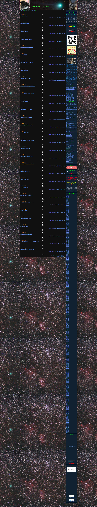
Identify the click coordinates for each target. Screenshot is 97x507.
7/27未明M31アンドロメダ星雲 (26, 47)
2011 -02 (67, 361)
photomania (68, 148)
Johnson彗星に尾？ (24, 132)
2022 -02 (67, 238)
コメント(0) (63, 17)
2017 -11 (67, 286)
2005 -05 (67, 425)
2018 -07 (67, 278)
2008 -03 (67, 394)
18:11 (55, 173)
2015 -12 (67, 307)
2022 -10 (67, 231)
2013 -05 (67, 336)
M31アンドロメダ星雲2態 (25, 78)
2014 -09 (67, 321)
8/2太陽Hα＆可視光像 (69, 95)
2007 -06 (67, 402)
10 (68, 18)
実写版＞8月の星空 (24, 15)
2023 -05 (67, 224)
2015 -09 (67, 310)
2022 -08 (67, 233)
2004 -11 (67, 431)
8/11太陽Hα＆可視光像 (70, 88)
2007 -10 (67, 398)
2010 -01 (67, 373)
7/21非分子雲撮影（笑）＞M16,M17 (27, 86)
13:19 (55, 243)
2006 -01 (67, 418)
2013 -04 (67, 337)
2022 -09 (67, 232)
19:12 (55, 204)
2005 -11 (67, 420)
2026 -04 (67, 198)
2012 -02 (67, 350)
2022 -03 (67, 237)
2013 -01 (67, 340)
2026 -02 (67, 200)
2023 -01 (67, 228)
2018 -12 (67, 274)
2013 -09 (67, 332)
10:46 (55, 251)
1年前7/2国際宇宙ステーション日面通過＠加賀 (29, 241)
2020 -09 (67, 254)
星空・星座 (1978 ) (69, 134)
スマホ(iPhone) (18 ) (69, 139)
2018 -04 (67, 281)
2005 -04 (67, 426)
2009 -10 (67, 376)
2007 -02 (67, 406)
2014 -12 (67, 318)
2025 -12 (67, 202)
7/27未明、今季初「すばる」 (26, 39)
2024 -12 (67, 211)
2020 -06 (67, 257)
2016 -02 (67, 305)
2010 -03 (67, 371)
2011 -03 (67, 360)
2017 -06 (67, 290)
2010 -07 (67, 368)
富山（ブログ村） (69, 159)
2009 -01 (67, 384)
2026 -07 (67, 195)
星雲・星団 (59, 25)
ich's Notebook (68, 147)
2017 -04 (67, 292)
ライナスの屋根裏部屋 (70, 145)
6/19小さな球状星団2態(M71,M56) (27, 249)
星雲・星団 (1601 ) (69, 135)
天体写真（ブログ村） (70, 157)
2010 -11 (67, 364)
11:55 (55, 158)
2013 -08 (67, 333)
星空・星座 (59, 17)
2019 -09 (67, 265)
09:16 (55, 17)
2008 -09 (67, 388)
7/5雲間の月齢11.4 (24, 210)
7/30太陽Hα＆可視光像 (70, 98)
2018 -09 (67, 276)
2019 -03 (67, 271)
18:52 (55, 189)
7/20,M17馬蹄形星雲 (24, 23)
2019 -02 (67, 272)
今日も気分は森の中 (69, 146)
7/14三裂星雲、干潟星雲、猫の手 (27, 140)
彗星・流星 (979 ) (69, 136)
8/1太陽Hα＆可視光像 (69, 96)
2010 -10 (67, 365)
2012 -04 (67, 348)
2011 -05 (67, 358)
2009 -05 (67, 381)
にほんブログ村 (72, 497)
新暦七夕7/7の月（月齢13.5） (26, 195)
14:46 (55, 41)
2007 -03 (67, 405)
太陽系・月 (59, 173)
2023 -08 (67, 221)
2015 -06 (67, 313)
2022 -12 (67, 229)
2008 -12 (67, 385)
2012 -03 (67, 349)
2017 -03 (67, 293)
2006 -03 (67, 416)
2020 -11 (67, 252)
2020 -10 (67, 253)
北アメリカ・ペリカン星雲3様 (26, 62)
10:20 (55, 80)
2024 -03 (67, 215)
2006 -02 (67, 417)
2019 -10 (67, 264)
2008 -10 (67, 387)
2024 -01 (67, 217)
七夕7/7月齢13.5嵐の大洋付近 (26, 156)
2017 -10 (67, 287)
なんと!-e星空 (68, 153)
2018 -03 (67, 282)
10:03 (55, 25)
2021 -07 (67, 245)
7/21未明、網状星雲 (24, 31)
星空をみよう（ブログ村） (70, 155)
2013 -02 (67, 339)
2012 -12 (67, 341)
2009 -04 (67, 382)
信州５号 (67, 144)
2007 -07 (67, 401)
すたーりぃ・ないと (69, 162)
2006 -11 (67, 409)
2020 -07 (67, 256)
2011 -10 (67, 354)
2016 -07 (67, 301)
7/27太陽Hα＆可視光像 (70, 100)
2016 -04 (67, 303)
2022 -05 (67, 235)
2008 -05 (67, 392)
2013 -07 (67, 334)
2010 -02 (67, 372)
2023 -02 (67, 227)
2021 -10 (67, 242)
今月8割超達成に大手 (69, 99)
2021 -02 (67, 249)
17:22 (55, 95)
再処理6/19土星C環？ (24, 226)
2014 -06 (67, 324)
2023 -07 (67, 222)
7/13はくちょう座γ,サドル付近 (26, 125)
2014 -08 (67, 322)
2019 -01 (67, 273)
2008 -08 (67, 389)
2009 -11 (67, 375)
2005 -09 (67, 422)
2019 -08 (67, 266)
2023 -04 (67, 225)
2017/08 (33, 10)
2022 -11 (67, 230)
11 (69, 18)
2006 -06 (67, 413)
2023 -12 (67, 218)
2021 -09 (67, 243)
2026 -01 (67, 201)
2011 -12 (67, 352)
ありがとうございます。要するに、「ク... (70, 113)
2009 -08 (67, 378)
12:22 (55, 56)
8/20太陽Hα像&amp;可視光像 (71, 87)
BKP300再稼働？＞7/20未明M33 (27, 93)
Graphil (67, 161)
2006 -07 (67, 412)
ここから (68, 183)
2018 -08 (67, 277)
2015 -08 (67, 311)
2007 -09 (67, 399)
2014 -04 (67, 326)
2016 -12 (67, 296)
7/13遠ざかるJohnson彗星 (25, 148)
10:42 (55, 64)
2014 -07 (67, 323)
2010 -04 (67, 370)
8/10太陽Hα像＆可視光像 (70, 89)
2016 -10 (67, 298)
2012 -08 (67, 344)
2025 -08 (67, 205)
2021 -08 (67, 244)
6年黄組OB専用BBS (69, 156)
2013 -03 (67, 338)
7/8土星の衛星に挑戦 (24, 187)
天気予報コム (70, 446)
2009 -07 (67, 379)
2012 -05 (67, 347)
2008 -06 (67, 391)
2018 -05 (67, 280)
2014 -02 (67, 328)
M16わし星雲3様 (23, 54)
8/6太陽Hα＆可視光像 (69, 91)
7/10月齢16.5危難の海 (24, 171)
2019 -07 (67, 267)
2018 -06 (67, 279)
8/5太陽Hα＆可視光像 (69, 92)
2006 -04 (67, 415)
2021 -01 (67, 250)
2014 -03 (67, 327)
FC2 (75, 446)
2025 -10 (67, 204)
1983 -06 (67, 432)
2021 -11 (67, 241)
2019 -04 (67, 270)
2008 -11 (67, 386)
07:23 (55, 165)
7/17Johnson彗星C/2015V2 (26, 117)
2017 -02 (67, 294)
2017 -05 (67, 291)
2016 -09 (67, 299)
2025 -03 (67, 208)
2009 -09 (67, 377)
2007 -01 (67, 407)
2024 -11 (67, 212)
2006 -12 (67, 408)
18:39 (55, 150)
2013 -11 (67, 330)
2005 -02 (67, 428)
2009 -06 (67, 380)
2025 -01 (67, 210)
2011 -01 (67, 362)
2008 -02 (67, 395)
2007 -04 (67, 404)
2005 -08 (67, 423)
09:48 (55, 142)
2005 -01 (67, 429)
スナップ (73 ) (68, 140)
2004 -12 (67, 430)
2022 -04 (67, 236)
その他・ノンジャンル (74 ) (70, 141)
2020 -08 (67, 255)
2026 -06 (67, 196)
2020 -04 (67, 259)
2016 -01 (67, 306)
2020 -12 (67, 251)
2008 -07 (67, 390)
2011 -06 (67, 357)
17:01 (55, 119)
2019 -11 (67, 263)
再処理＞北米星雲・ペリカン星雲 (27, 163)
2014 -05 (67, 325)
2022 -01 (67, 239)
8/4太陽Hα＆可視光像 (69, 93)
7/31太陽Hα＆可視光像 (70, 97)
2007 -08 (67, 400)
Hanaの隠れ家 (68, 154)
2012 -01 (67, 351)
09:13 (55, 212)
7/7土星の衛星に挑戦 (24, 179)
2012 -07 (67, 345)
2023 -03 (67, 226)
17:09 (55, 220)
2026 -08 (67, 194)
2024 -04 (67, 214)
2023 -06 (67, 223)
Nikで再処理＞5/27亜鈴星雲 (26, 234)
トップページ (28, 10)
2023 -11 (67, 219)
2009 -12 (67, 374)
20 (73, 19)
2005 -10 (67, 421)
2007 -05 (67, 403)
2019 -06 (67, 268)
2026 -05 (67, 197)
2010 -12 (67, 363)
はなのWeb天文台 (69, 158)
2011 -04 (67, 359)
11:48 (55, 181)
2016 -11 (67, 297)
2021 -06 (67, 246)
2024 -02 (67, 216)
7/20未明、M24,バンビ (25, 101)
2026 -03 (67, 199)
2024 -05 (67, 213)
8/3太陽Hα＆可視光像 (69, 94)
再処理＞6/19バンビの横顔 (25, 218)
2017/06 (22, 10)
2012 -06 (67, 346)
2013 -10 (67, 331)
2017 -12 (67, 285)
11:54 (55, 134)
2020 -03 (67, 260)
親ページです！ (69, 149)
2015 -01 (67, 317)
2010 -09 (67, 366)
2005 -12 (67, 419)
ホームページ (68, 84)
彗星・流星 (59, 119)
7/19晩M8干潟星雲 (24, 70)
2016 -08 (67, 300)
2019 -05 (67, 269)
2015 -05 (67, 314)
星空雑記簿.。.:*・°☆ (40, 7)
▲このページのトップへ (61, 256)
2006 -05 (67, 414)
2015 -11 (67, 308)
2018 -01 (67, 284)
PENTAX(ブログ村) (69, 160)
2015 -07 (67, 312)
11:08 (55, 72)
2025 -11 (67, 203)
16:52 (55, 228)
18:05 (55, 111)
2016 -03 (67, 304)
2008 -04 (67, 393)
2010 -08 (67, 367)
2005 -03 (67, 427)
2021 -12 (67, 240)
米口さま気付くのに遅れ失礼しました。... (71, 103)
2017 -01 (67, 295)
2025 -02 (67, 209)
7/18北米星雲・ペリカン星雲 (26, 109)
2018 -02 (67, 283)
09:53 (55, 33)
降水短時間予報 (70, 461)
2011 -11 (67, 353)
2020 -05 (67, 258)
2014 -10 (67, 320)
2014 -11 (67, 319)
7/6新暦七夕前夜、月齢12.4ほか (26, 202)
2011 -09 (67, 355)
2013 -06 (67, 335)
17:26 (55, 103)
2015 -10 (67, 309)
